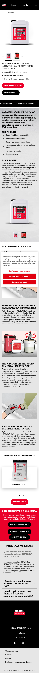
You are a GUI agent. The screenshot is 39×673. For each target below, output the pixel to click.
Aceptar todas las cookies (19, 276)
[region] (19, 269)
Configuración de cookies (19, 271)
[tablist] (19, 495)
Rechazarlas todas (19, 282)
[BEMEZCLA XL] (19, 473)
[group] (19, 38)
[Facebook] (15, 643)
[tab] (19, 495)
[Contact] (27, 5)
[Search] (24, 5)
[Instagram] (22, 643)
